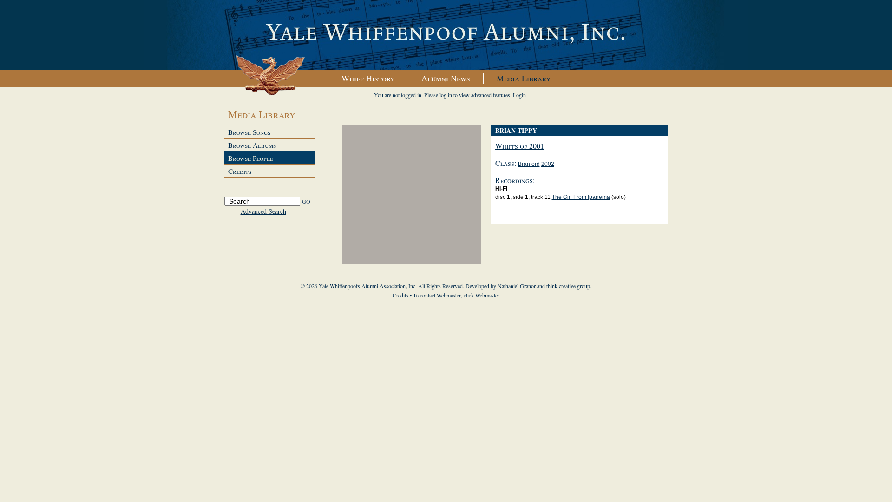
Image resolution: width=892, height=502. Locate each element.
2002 (547, 164)
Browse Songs (249, 132)
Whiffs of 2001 (519, 146)
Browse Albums (252, 145)
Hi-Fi (501, 188)
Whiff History (368, 78)
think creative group (568, 286)
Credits (239, 171)
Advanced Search (263, 211)
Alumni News (445, 78)
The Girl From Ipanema (581, 197)
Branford (529, 164)
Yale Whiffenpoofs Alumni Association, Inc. (446, 35)
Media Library (524, 78)
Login (519, 95)
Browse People (250, 158)
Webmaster (487, 295)
